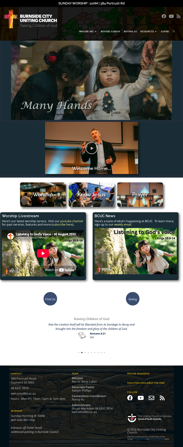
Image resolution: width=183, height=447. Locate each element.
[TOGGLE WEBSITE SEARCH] (174, 31)
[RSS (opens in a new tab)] (178, 16)
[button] (91, 148)
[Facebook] (130, 398)
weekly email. (123, 224)
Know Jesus (91, 194)
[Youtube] (141, 398)
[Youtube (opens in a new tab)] (171, 16)
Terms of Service (157, 439)
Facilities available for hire (146, 383)
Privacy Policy (139, 439)
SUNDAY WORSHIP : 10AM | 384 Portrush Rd (91, 3)
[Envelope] (151, 398)
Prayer (140, 194)
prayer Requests (138, 373)
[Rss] (162, 398)
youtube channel (71, 221)
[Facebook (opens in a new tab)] (163, 16)
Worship (43, 194)
